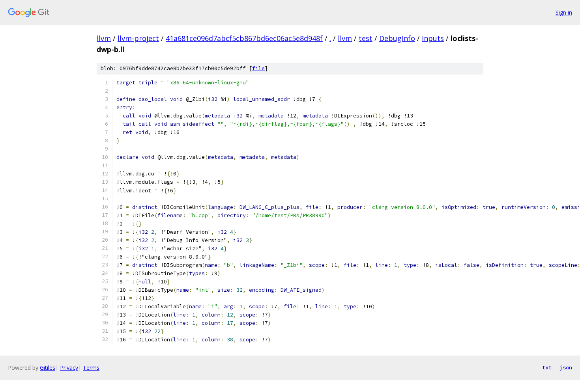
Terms (91, 367)
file (258, 68)
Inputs (433, 38)
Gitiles (47, 367)
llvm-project (138, 38)
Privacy (69, 367)
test (365, 38)
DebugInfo (397, 38)
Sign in (564, 12)
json (565, 367)
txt (547, 367)
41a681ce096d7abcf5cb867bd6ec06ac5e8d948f (244, 38)
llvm (104, 38)
